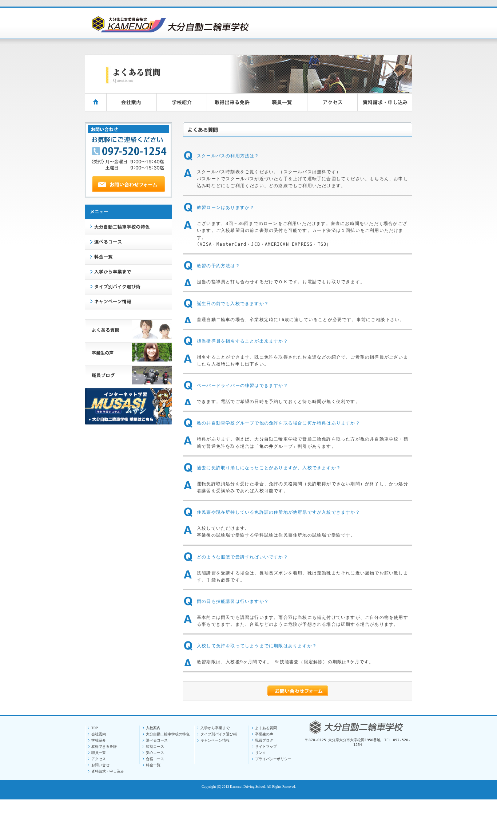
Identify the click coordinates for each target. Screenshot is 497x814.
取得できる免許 (104, 746)
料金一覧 (153, 765)
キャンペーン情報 (215, 740)
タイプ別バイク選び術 (218, 734)
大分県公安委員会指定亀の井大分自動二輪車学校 (169, 23)
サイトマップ (266, 746)
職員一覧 (98, 753)
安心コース (155, 753)
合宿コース (155, 759)
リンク (260, 753)
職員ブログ (264, 740)
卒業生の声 (264, 734)
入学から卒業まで (215, 728)
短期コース (155, 746)
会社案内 (98, 734)
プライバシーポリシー (273, 759)
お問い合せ (100, 765)
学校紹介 (98, 740)
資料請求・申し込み (107, 771)
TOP (94, 728)
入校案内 (153, 728)
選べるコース (157, 740)
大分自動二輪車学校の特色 (168, 734)
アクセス (98, 759)
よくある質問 (266, 728)
